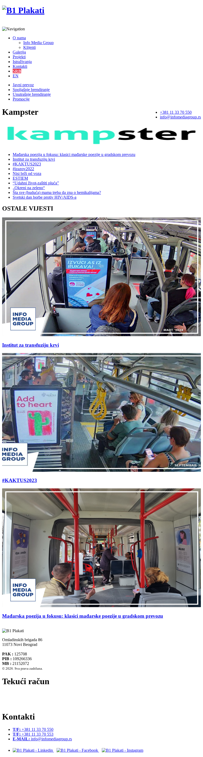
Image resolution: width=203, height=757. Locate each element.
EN (16, 76)
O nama (19, 38)
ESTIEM (20, 178)
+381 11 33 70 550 (176, 112)
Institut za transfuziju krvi (34, 159)
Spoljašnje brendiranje (31, 89)
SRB (17, 71)
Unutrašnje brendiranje (32, 94)
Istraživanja (22, 61)
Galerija (19, 52)
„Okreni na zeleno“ (29, 187)
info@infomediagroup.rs (180, 117)
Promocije (21, 99)
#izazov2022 (23, 168)
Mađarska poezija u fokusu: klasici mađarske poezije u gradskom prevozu (74, 154)
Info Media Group (38, 42)
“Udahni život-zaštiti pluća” (36, 183)
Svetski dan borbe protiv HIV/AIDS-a (44, 197)
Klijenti (29, 47)
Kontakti (20, 66)
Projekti (19, 57)
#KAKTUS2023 (27, 164)
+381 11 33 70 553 (33, 734)
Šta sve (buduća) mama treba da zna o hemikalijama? (57, 192)
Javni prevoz (23, 85)
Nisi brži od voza (27, 173)
